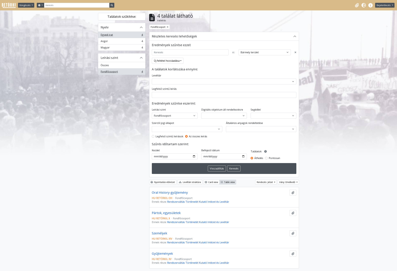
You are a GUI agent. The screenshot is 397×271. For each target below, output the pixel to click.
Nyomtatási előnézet (164, 182)
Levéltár (156, 75)
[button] (356, 5)
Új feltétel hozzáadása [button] (167, 60)
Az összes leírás (198, 136)
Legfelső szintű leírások (169, 136)
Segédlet (256, 109)
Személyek (159, 233)
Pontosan (274, 158)
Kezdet (156, 150)
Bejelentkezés (384, 5)
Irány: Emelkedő (287, 182)
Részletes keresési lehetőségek (174, 36)
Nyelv (105, 27)
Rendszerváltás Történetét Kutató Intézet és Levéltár (198, 201)
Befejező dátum (210, 150)
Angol (121, 41)
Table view (229, 182)
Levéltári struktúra (191, 182)
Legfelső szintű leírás (164, 89)
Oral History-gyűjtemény (170, 192)
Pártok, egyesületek (166, 213)
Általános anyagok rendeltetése (244, 123)
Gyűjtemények (162, 253)
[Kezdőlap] (10, 5)
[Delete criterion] (295, 52)
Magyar (121, 48)
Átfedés (258, 158)
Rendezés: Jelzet (265, 182)
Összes (105, 65)
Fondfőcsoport (121, 72)
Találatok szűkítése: (121, 16)
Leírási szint (109, 58)
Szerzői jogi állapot (163, 123)
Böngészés (25, 5)
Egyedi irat (121, 35)
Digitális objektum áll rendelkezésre (222, 109)
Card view (213, 182)
